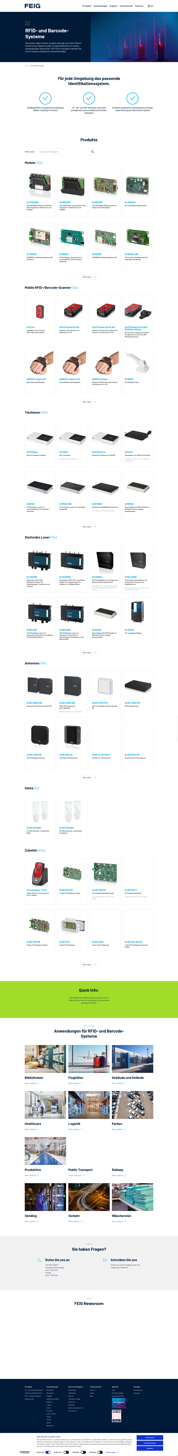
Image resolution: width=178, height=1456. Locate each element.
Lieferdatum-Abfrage (74, 1399)
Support (113, 6)
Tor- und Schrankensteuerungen (34, 1390)
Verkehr (49, 1422)
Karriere (139, 6)
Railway (49, 1417)
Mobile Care (71, 1402)
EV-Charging (50, 1393)
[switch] (66, 1452)
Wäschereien (50, 1425)
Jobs (113, 1390)
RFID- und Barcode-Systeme (33, 1396)
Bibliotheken (50, 1390)
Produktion (50, 1411)
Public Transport (51, 1414)
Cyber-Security (72, 1411)
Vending (49, 1420)
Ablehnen (150, 1448)
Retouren (71, 1396)
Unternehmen (126, 6)
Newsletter (137, 1393)
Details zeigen (110, 1452)
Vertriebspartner (138, 1390)
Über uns (92, 1390)
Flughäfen (49, 1396)
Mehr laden (87, 277)
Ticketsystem (72, 1393)
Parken (48, 1408)
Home (26, 65)
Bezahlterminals (29, 1399)
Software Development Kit (75, 1408)
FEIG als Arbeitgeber (117, 1393)
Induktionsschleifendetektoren (33, 1393)
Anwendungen (100, 6)
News (91, 1396)
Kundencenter (72, 1390)
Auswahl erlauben (150, 1443)
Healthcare (50, 1402)
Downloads (71, 1405)
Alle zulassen (150, 1437)
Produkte (87, 6)
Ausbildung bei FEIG (117, 1396)
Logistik (49, 1405)
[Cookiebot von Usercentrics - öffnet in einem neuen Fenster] (25, 1452)
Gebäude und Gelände (53, 1399)
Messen (92, 1393)
